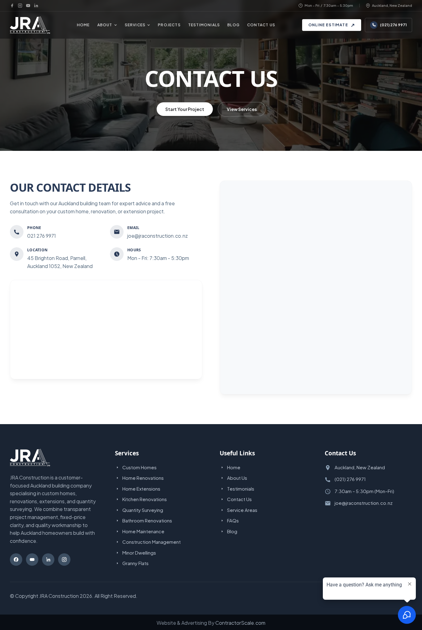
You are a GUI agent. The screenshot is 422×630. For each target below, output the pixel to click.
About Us (237, 478)
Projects (169, 25)
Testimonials (204, 25)
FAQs (233, 520)
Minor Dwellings (139, 553)
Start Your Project (184, 109)
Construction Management (151, 542)
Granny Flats (135, 563)
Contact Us (261, 25)
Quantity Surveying (142, 510)
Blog (233, 25)
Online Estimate (331, 25)
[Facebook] (12, 5)
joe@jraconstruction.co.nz (364, 503)
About (104, 25)
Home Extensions (141, 489)
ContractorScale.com (240, 622)
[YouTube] (28, 5)
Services (135, 25)
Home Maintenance (143, 531)
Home (83, 25)
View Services (242, 109)
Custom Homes (139, 467)
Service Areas (242, 510)
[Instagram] (20, 5)
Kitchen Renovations (144, 499)
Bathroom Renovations (147, 520)
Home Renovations (143, 478)
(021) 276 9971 (393, 25)
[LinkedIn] (36, 5)
